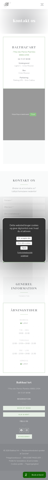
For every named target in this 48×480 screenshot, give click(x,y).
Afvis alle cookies (24, 243)
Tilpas (24, 248)
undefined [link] (24, 256)
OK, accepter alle (24, 238)
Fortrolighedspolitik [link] (24, 252)
